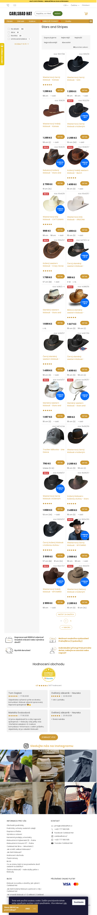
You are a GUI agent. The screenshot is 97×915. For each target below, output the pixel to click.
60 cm (76, 96)
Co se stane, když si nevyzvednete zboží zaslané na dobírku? (22, 864)
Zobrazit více (48, 737)
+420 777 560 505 (61, 828)
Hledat (57, 13)
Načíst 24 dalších (65, 614)
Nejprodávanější (49, 42)
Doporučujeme (49, 37)
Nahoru (66, 627)
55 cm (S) (70, 189)
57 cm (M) (46, 282)
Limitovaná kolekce (19, 39)
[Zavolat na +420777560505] (9, 5)
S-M (68, 282)
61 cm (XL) (46, 189)
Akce (14, 32)
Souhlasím (78, 902)
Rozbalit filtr (20, 44)
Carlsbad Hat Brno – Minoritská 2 (19, 845)
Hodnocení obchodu (48, 664)
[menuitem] (8, 21)
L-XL (73, 282)
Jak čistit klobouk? (13, 851)
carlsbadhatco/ (60, 835)
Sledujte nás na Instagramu (50, 746)
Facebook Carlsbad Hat (63, 831)
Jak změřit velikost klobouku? (18, 848)
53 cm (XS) (71, 142)
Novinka (15, 35)
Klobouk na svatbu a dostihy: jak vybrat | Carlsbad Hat (22, 883)
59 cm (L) (46, 142)
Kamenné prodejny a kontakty (18, 836)
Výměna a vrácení (13, 833)
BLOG (8, 860)
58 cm (44, 96)
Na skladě (16, 29)
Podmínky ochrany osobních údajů (20, 827)
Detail (59, 90)
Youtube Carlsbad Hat (63, 842)
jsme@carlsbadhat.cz (62, 824)
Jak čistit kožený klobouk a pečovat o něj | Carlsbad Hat (23, 889)
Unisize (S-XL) (47, 468)
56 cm (69, 96)
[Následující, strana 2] (65, 621)
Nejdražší (77, 37)
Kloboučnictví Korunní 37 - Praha (19, 842)
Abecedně (65, 42)
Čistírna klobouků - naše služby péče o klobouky (22, 869)
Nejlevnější (64, 37)
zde (64, 903)
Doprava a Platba (13, 830)
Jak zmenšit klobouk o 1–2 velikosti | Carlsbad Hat (24, 894)
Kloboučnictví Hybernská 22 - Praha (20, 839)
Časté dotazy (11, 857)
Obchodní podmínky (14, 824)
